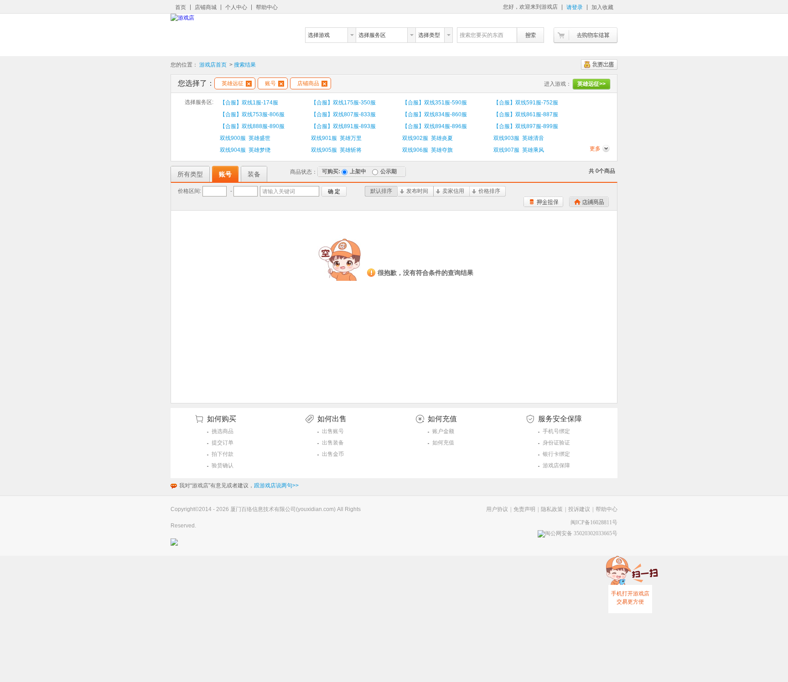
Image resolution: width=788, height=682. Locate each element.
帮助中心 (267, 7)
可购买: (331, 171)
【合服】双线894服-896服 (434, 126)
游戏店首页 (213, 65)
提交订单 (222, 442)
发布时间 (417, 191)
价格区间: (189, 191)
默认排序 (381, 191)
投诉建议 (579, 509)
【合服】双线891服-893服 (343, 126)
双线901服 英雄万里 (336, 138)
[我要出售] (599, 64)
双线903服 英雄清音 (518, 138)
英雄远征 (233, 83)
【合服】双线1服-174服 (249, 102)
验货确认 (222, 465)
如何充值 (443, 442)
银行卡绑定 (556, 454)
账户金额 (443, 431)
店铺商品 (308, 83)
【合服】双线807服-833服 (343, 114)
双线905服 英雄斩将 (336, 150)
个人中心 (236, 7)
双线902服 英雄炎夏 (427, 138)
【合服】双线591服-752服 (525, 102)
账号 (270, 83)
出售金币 (333, 454)
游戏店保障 (556, 465)
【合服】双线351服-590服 (434, 102)
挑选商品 (222, 431)
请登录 (574, 7)
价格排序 (489, 191)
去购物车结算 (585, 35)
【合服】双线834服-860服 (434, 114)
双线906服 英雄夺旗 (427, 150)
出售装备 (333, 442)
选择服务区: (199, 102)
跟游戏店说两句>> (276, 485)
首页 (180, 7)
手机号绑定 (556, 431)
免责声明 (524, 509)
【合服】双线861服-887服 (525, 114)
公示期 (388, 171)
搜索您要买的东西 (481, 35)
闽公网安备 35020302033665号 (581, 533)
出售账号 (333, 431)
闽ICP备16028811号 (593, 522)
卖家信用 (453, 191)
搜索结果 (245, 65)
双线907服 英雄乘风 (518, 150)
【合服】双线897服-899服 (525, 126)
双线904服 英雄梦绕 (245, 150)
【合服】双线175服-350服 (343, 102)
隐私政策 (552, 509)
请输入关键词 (278, 191)
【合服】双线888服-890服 (252, 126)
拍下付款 (222, 454)
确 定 (334, 191)
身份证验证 (556, 442)
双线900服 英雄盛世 (245, 138)
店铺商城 (206, 7)
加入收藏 (602, 7)
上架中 (358, 171)
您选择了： (196, 83)
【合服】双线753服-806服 (252, 114)
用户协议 (497, 509)
